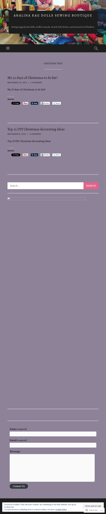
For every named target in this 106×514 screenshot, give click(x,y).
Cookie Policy (61, 509)
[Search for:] (53, 185)
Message (15, 451)
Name (18, 429)
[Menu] (8, 48)
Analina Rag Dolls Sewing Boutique (53, 15)
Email (18, 440)
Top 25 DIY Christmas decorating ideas (36, 129)
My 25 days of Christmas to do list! (32, 77)
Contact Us (19, 486)
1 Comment (36, 83)
